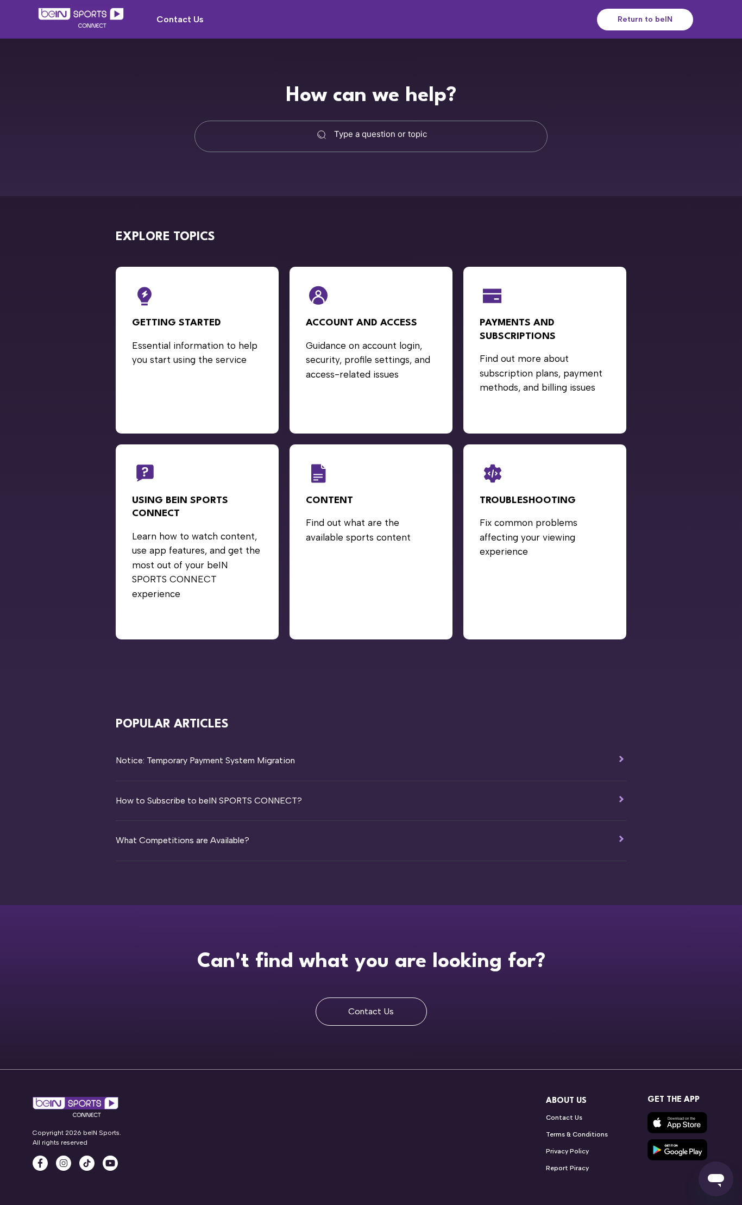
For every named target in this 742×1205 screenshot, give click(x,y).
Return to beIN (645, 19)
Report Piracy (567, 1168)
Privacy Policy (567, 1151)
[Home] (81, 20)
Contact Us (180, 19)
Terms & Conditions (577, 1134)
